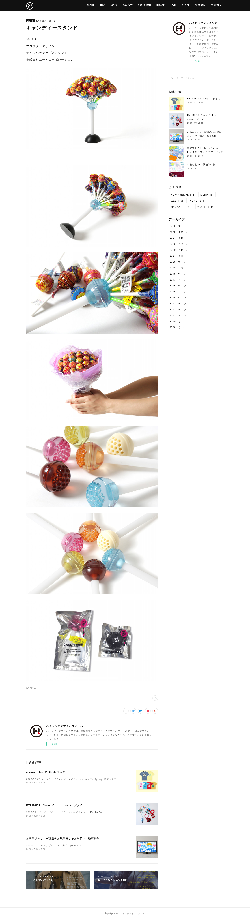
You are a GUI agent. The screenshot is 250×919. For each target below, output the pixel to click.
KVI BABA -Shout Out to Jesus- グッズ (54, 805)
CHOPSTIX (200, 5)
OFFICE (185, 5)
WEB (178, 200)
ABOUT (90, 5)
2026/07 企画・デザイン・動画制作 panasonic (54, 845)
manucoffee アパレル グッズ (45, 772)
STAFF (173, 5)
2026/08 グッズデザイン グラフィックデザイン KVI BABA (64, 812)
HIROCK (160, 5)
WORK (114, 5)
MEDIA (207, 194)
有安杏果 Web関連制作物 (201, 164)
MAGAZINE (181, 206)
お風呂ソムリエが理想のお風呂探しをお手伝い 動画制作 (62, 838)
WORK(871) (32, 688)
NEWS (103, 5)
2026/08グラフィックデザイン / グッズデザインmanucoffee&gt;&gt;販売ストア (71, 779)
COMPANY (216, 5)
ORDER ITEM (144, 5)
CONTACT (128, 5)
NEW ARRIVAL (183, 194)
